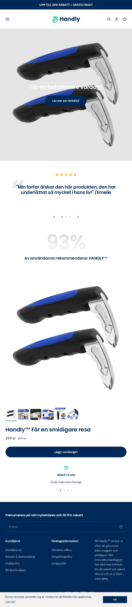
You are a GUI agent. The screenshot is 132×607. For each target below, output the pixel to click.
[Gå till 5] (60, 414)
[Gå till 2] (23, 415)
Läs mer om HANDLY (66, 100)
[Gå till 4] (48, 415)
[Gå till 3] (35, 415)
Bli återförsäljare (16, 570)
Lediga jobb (59, 563)
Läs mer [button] (10, 601)
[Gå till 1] (11, 415)
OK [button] (115, 599)
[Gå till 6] (72, 415)
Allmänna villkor (62, 550)
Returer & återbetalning (20, 556)
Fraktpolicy (13, 563)
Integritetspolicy (62, 556)
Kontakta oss (14, 550)
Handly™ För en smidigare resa (48, 429)
